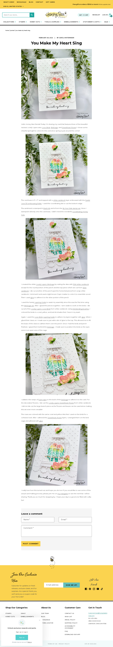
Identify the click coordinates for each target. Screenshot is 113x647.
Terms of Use (52, 644)
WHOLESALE (45, 620)
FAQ (66, 631)
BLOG (43, 616)
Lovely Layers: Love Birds (40, 309)
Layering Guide (40, 302)
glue (32, 297)
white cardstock (59, 200)
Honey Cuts (10, 616)
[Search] (32, 15)
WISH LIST (68, 616)
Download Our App (72, 634)
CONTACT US (69, 613)
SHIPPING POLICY (71, 623)
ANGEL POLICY (70, 620)
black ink (46, 208)
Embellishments (27, 616)
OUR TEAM (45, 613)
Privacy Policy (64, 644)
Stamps (8, 613)
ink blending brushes (81, 309)
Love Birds (46, 127)
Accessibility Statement (70, 627)
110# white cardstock (81, 284)
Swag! (23, 613)
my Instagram (62, 494)
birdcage (50, 327)
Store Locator (47, 623)
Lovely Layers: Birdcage (45, 284)
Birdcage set (29, 306)
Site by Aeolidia (90, 644)
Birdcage (54, 127)
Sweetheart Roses (69, 127)
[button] (9, 22)
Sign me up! (71, 585)
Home (7, 30)
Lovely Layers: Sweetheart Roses (61, 403)
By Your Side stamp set (71, 208)
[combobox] (18, 15)
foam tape (43, 400)
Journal (12, 30)
